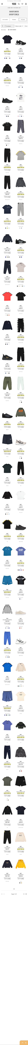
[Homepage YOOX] (14, 4)
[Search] (18, 3)
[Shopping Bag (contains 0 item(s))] (25, 3)
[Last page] (26, 894)
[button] (14, 889)
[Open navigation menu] (2, 3)
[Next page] (24, 894)
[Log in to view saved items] (22, 3)
